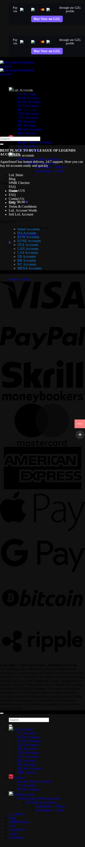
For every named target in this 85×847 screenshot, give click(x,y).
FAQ (12, 187)
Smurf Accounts (28, 229)
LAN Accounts (28, 113)
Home (13, 191)
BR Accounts (26, 260)
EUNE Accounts (29, 102)
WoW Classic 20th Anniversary (39, 159)
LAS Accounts (27, 117)
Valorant (19, 777)
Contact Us (16, 198)
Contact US (17, 830)
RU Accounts (26, 264)
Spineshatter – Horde (49, 171)
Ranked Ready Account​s (34, 142)
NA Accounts (26, 146)
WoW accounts (23, 155)
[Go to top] (1, 713)
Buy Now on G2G (47, 19)
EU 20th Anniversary (41, 802)
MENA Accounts (29, 268)
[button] (18, 202)
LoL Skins (16, 175)
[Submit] (1, 144)
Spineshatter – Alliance (50, 167)
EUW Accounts (28, 237)
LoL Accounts (23, 729)
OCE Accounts (27, 245)
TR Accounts (26, 121)
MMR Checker (19, 183)
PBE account (26, 133)
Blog (12, 179)
